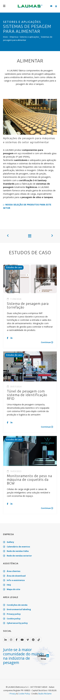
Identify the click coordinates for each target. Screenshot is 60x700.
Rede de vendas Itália (17, 551)
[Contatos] (51, 6)
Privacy (13, 693)
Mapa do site (13, 589)
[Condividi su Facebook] (7, 338)
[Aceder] (56, 6)
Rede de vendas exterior (19, 555)
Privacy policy (13, 614)
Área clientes (13, 571)
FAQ (8, 584)
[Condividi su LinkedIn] (11, 338)
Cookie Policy (24, 693)
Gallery (10, 542)
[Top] (53, 694)
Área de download (16, 575)
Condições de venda (16, 605)
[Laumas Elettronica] (30, 7)
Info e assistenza (15, 580)
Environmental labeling (18, 609)
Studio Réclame (45, 693)
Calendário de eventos (18, 546)
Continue (46, 342)
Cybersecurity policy (17, 623)
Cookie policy (13, 618)
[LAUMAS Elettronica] (5, 639)
